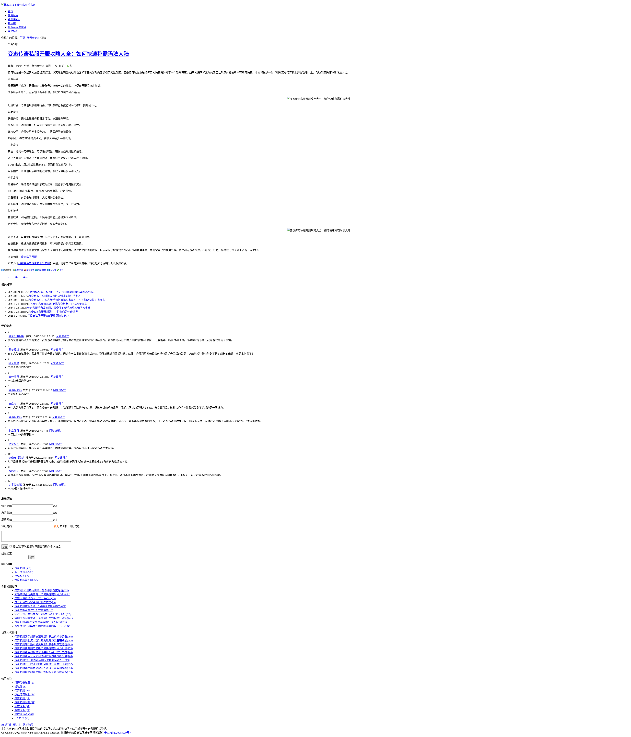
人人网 (53, 270)
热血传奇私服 (24, 694)
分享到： (8, 270)
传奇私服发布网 (17, 27)
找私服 (12, 23)
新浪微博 (30, 270)
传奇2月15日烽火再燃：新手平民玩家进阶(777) (41, 590)
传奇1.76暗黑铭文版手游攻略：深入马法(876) (40, 622)
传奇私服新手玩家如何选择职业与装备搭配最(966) (43, 656)
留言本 (17, 724)
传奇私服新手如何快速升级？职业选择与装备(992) (43, 636)
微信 (61, 270)
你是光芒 (14, 444)
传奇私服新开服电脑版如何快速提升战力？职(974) (43, 648)
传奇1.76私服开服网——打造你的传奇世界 (53, 311)
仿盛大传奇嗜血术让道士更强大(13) (35, 598)
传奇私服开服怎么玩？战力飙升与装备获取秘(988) (43, 640)
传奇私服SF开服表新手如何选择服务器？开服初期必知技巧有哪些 (67, 299)
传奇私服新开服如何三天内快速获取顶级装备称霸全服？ (63, 292)
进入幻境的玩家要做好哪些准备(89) (35, 602)
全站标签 (13, 31)
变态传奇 (22, 710)
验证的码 (6, 526)
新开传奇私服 (24, 682)
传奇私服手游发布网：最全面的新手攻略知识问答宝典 (58, 307)
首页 (10, 11)
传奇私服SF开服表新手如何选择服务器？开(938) (42, 660)
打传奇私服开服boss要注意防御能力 (48, 315)
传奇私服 (13, 15)
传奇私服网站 (24, 702)
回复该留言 (62, 336)
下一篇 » (23, 277)
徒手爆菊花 (15, 484)
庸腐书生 (14, 403)
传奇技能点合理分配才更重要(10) (33, 610)
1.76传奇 (21, 718)
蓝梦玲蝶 (14, 349)
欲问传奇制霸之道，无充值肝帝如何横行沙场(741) (43, 618)
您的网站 (6, 519)
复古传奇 (22, 706)
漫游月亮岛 (15, 390)
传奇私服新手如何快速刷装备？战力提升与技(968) (43, 652)
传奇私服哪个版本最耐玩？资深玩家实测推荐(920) (43, 668)
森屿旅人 (14, 471)
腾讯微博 (42, 270)
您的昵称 (6, 506)
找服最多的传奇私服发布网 (34, 263)
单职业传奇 (24, 714)
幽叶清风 (14, 376)
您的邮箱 (6, 512)
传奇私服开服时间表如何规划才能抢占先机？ (55, 296)
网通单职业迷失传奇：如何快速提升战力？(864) (42, 594)
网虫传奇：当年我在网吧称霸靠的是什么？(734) (42, 626)
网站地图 (28, 724)
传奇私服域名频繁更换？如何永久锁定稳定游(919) (43, 672)
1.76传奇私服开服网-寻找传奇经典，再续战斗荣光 (58, 303)
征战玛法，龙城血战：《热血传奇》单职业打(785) (42, 614)
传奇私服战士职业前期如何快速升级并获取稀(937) (43, 664)
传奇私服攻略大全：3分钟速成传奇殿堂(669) (40, 606)
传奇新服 (22, 698)
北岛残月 (14, 430)
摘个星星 (14, 363)
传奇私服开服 (29, 256)
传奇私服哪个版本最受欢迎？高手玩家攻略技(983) (43, 644)
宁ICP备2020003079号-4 (117, 732)
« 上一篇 (13, 277)
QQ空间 (19, 270)
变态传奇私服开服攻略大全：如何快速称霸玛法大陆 (68, 54)
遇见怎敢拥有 (16, 336)
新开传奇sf (14, 19)
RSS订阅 (6, 724)
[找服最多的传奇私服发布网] (18, 4)
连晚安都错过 (16, 457)
